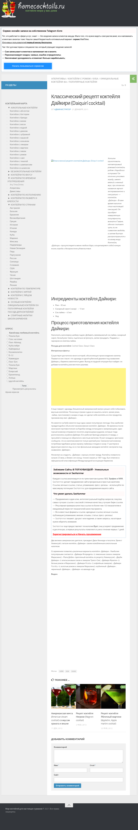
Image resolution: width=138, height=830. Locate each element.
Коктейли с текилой (19, 161)
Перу (12, 251)
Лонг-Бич (13, 362)
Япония (13, 285)
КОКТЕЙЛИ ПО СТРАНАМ (23, 205)
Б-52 (11, 355)
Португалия (15, 255)
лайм (61, 671)
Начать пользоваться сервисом (28, 66)
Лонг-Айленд (15, 342)
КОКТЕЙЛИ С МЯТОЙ (21, 292)
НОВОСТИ (13, 298)
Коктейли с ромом (79, 78)
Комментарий (60, 747)
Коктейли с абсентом (19, 111)
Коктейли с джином (18, 131)
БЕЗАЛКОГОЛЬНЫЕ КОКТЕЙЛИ (26, 171)
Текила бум (14, 336)
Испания (14, 225)
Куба (95, 78)
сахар (73, 671)
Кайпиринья (14, 349)
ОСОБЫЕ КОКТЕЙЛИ (21, 302)
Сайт (56, 775)
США (12, 268)
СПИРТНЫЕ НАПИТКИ (21, 315)
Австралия (15, 208)
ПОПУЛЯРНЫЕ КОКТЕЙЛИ (83, 82)
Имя (56, 765)
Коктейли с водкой (18, 128)
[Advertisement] (88, 135)
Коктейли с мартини (19, 148)
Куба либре (14, 345)
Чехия (12, 275)
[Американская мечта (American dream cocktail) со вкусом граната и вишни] (63, 708)
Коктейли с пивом (18, 151)
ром (67, 671)
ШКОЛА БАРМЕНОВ (17, 319)
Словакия (14, 265)
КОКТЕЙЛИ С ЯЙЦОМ (21, 295)
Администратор (62, 109)
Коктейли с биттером (19, 114)
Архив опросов (12, 392)
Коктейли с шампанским (21, 164)
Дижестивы (15, 191)
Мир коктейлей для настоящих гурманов (23, 809)
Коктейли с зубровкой (20, 134)
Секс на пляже (15, 339)
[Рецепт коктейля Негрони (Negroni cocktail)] (88, 708)
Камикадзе (14, 358)
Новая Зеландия (17, 248)
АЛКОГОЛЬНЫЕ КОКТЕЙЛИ (24, 108)
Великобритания (17, 218)
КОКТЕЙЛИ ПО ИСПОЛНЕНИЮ (26, 195)
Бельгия (13, 211)
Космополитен (15, 352)
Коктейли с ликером (19, 144)
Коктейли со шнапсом (20, 168)
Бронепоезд (14, 374)
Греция (13, 221)
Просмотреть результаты (24, 389)
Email (93, 765)
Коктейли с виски (18, 124)
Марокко (14, 238)
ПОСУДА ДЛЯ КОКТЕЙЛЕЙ (21, 312)
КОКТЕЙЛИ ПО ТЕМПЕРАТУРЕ (25, 288)
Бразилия (14, 215)
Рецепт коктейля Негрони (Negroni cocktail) (84, 717)
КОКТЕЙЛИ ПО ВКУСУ (21, 175)
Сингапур (14, 261)
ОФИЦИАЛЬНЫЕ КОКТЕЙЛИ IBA (23, 305)
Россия (13, 258)
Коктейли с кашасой (19, 138)
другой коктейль (16, 381)
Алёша (12, 378)
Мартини (13, 368)
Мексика (14, 241)
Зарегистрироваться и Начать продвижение (77, 534)
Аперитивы (58, 78)
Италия (13, 228)
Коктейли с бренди (18, 117)
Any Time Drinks (17, 184)
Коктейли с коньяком (19, 141)
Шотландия (15, 278)
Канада (13, 231)
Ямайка (13, 282)
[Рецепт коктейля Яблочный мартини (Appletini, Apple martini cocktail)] (113, 708)
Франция (14, 272)
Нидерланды (16, 245)
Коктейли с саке (17, 158)
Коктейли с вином (18, 121)
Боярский (13, 371)
